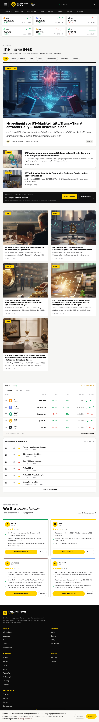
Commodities (51, 59)
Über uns (6, 694)
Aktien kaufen (86, 196)
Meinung (6, 681)
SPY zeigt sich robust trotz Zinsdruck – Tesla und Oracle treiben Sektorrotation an (56, 174)
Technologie (7, 677)
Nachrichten (31, 12)
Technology (64, 59)
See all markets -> (87, 386)
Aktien (51, 12)
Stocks (22, 59)
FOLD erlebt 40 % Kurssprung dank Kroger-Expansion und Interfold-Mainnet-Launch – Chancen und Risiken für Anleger (71, 302)
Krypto (5, 657)
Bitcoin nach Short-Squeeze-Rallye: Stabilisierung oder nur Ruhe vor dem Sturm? (72, 248)
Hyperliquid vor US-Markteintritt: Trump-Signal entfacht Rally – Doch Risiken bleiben (44, 125)
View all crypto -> (87, 434)
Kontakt (5, 698)
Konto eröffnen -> (21, 552)
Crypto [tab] (9, 390)
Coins (42, 12)
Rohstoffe (6, 673)
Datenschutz (7, 706)
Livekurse (19, 12)
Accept (91, 716)
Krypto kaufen (69, 196)
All (6, 59)
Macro (40, 59)
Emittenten (55, 644)
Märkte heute (7, 632)
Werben (5, 702)
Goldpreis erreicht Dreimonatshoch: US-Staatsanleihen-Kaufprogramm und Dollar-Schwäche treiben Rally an (23, 302)
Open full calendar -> (49, 490)
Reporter (6, 685)
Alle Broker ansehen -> (87, 513)
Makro (5, 669)
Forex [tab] (27, 390)
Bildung (80, 12)
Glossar (54, 661)
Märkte (8, 12)
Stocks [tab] (19, 390)
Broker (70, 12)
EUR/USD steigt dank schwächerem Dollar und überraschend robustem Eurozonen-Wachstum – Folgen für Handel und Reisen (25, 357)
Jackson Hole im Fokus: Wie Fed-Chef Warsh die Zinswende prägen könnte (24, 248)
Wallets (53, 640)
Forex (60, 12)
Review (42, 552)
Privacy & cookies (25, 719)
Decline (80, 716)
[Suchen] (94, 4)
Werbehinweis (52, 200)
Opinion (75, 59)
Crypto (13, 59)
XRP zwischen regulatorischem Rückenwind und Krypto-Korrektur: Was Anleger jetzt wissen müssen (58, 154)
